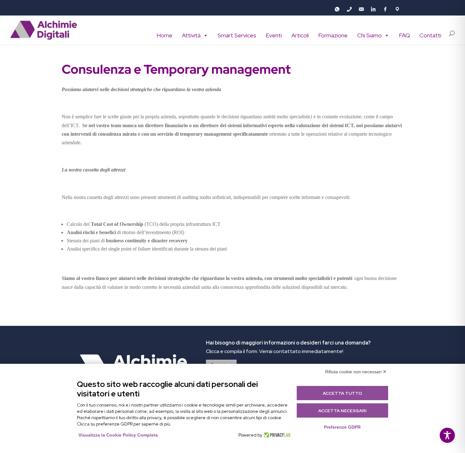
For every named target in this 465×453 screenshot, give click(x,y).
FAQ (404, 35)
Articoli (300, 35)
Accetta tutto (342, 393)
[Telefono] (349, 9)
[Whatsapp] (337, 9)
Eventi (274, 35)
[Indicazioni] (397, 9)
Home (164, 35)
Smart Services (237, 35)
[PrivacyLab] (276, 435)
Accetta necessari (342, 410)
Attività (191, 35)
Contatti (430, 35)
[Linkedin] (373, 9)
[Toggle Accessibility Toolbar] (447, 435)
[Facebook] (385, 9)
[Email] (361, 9)
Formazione (333, 35)
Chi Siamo (369, 35)
